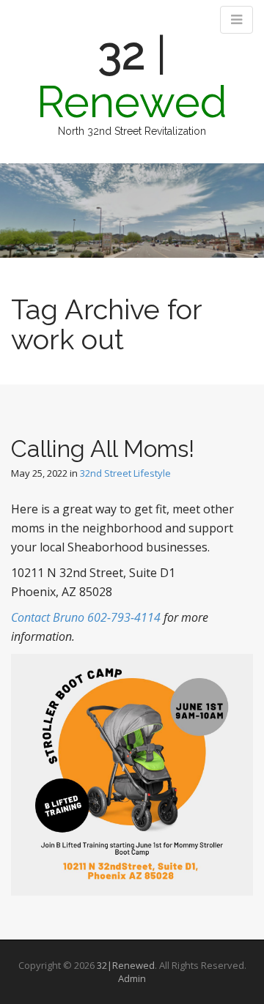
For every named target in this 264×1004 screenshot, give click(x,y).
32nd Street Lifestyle (125, 473)
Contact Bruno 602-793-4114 (86, 617)
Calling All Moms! (102, 448)
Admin (132, 978)
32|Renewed (126, 965)
